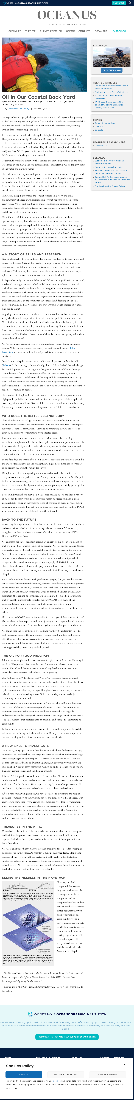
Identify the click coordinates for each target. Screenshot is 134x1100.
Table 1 (6, 365)
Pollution (99, 126)
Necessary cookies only (65, 1075)
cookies (57, 1081)
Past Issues (119, 31)
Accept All (24, 1075)
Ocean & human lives (105, 123)
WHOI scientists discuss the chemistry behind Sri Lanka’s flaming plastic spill (109, 105)
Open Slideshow (112, 70)
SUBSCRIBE (118, 3)
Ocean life (14, 31)
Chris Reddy (101, 145)
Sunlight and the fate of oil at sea (111, 92)
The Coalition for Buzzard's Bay (110, 186)
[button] (124, 1064)
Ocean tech (101, 31)
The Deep (30, 31)
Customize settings (107, 1075)
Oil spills (99, 130)
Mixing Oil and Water (110, 167)
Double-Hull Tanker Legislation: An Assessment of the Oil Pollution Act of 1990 (112, 180)
